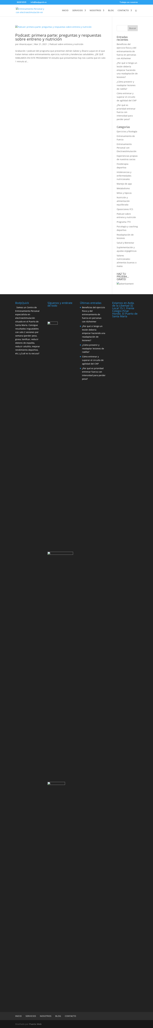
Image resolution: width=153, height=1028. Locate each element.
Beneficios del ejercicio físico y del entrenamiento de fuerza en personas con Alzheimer (126, 51)
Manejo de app (124, 183)
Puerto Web (35, 1024)
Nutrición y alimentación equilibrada (123, 201)
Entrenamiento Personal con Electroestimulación (126, 148)
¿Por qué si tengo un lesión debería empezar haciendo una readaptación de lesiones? (127, 70)
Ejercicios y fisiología (127, 131)
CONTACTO (123, 10)
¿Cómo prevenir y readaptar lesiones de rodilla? (126, 85)
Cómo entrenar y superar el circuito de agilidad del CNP (126, 97)
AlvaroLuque (25, 44)
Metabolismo (123, 188)
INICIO (65, 10)
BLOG (111, 10)
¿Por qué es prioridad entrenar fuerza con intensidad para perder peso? (126, 112)
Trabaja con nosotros (129, 2)
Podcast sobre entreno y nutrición (66, 44)
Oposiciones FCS (125, 209)
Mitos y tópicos (124, 193)
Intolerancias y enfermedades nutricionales (124, 176)
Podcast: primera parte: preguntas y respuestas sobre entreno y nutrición (58, 37)
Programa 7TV (124, 221)
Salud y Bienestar (125, 242)
